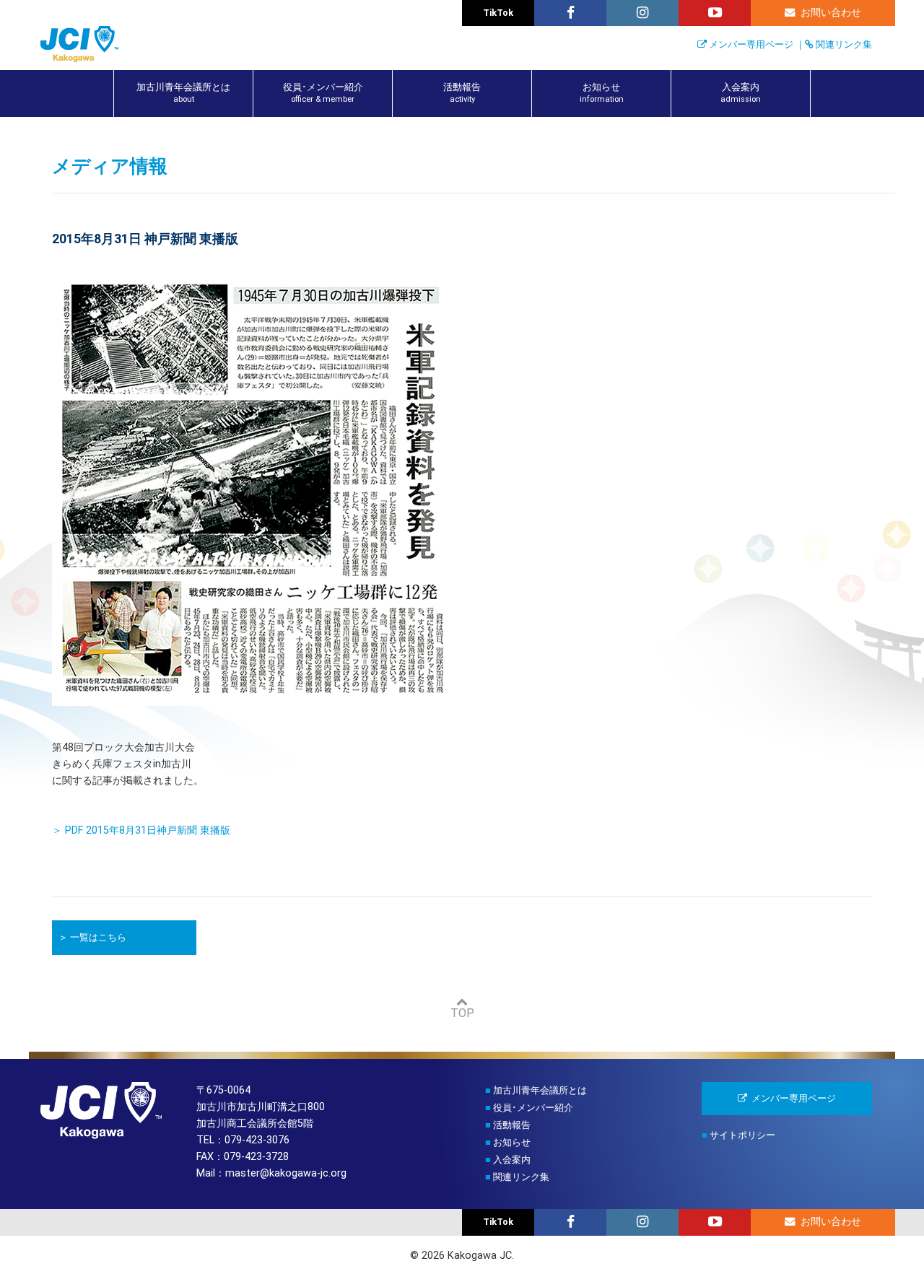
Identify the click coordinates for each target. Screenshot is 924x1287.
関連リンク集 (844, 44)
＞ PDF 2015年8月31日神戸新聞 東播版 (141, 830)
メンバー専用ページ (751, 44)
